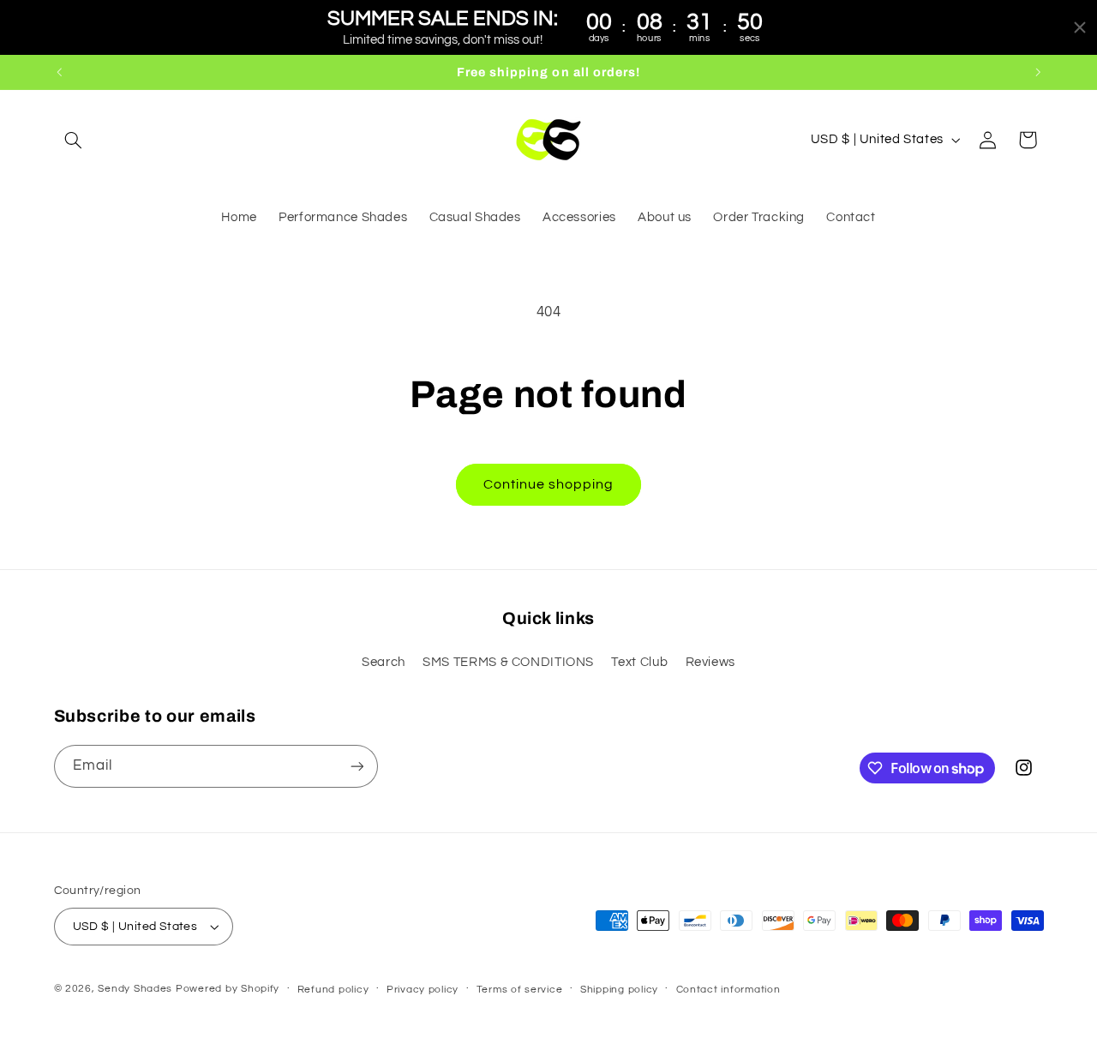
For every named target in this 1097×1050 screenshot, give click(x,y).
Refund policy (333, 989)
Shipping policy (619, 989)
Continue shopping (548, 484)
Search (383, 662)
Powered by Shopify (227, 988)
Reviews (710, 662)
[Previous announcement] (59, 72)
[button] (73, 139)
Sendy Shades (135, 988)
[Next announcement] (1038, 72)
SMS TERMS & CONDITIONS (508, 662)
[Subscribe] (356, 766)
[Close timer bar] (1080, 27)
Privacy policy (423, 989)
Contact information (728, 989)
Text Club (639, 662)
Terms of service (520, 989)
